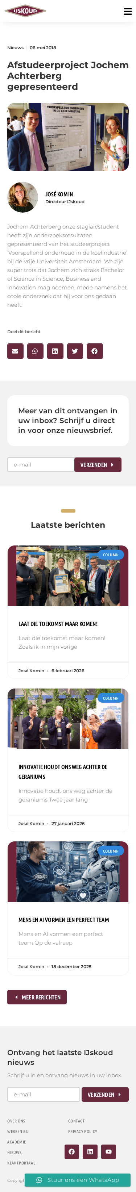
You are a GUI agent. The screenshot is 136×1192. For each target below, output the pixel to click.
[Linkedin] (90, 1152)
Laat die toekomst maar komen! (58, 623)
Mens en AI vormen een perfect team (63, 919)
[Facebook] (72, 1152)
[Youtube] (108, 1152)
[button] (15, 351)
